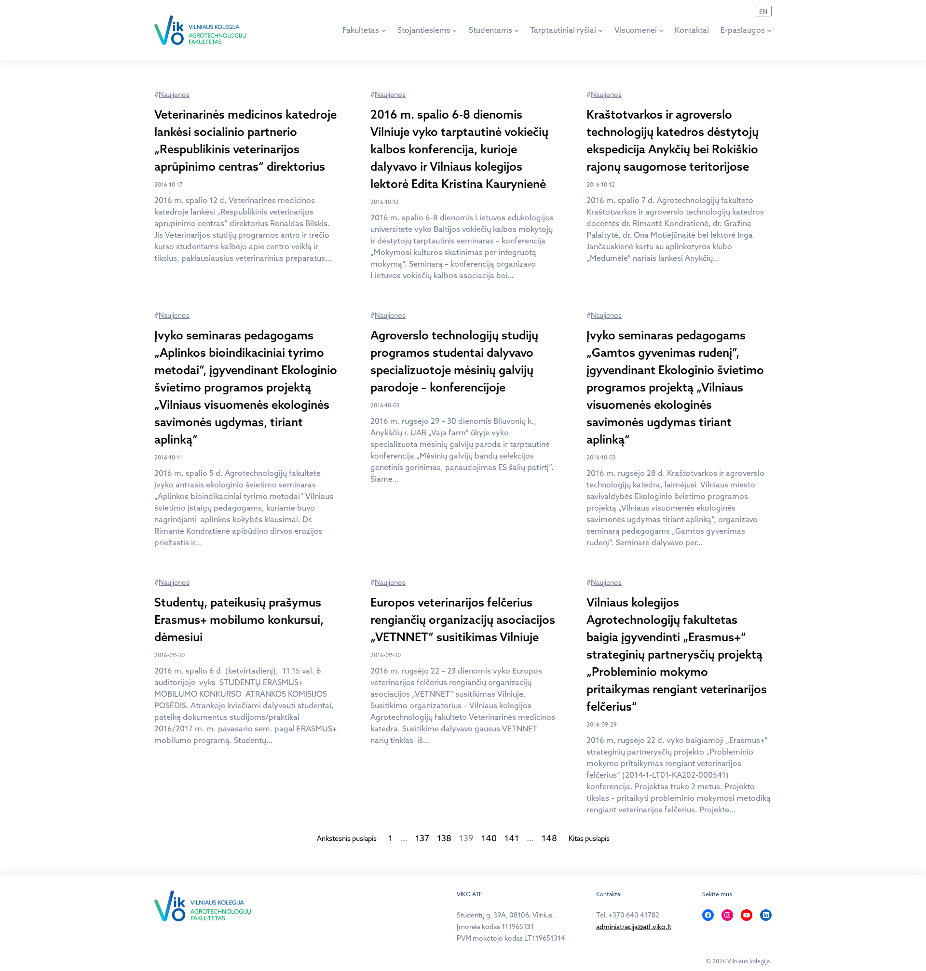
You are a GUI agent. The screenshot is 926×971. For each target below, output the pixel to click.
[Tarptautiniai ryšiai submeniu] (600, 30)
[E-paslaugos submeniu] (769, 30)
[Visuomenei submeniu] (661, 30)
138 (444, 838)
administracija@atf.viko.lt (633, 926)
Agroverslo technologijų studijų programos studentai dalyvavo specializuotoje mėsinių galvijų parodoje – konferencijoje (454, 361)
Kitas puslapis (589, 838)
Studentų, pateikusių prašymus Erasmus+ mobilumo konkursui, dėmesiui (239, 619)
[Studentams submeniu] (516, 30)
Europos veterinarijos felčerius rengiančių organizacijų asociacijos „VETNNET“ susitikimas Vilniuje (462, 619)
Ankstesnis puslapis (347, 838)
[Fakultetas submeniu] (383, 30)
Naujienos (174, 94)
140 (489, 838)
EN (763, 11)
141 (511, 838)
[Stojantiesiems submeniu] (454, 30)
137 (422, 838)
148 (549, 838)
